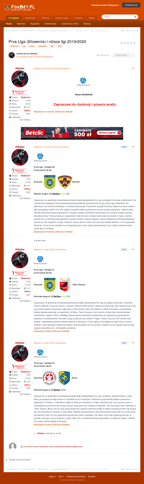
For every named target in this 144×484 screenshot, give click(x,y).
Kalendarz (21, 24)
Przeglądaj (14, 18)
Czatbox (78, 18)
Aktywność (30, 18)
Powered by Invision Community (72, 480)
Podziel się (104, 55)
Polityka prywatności (76, 476)
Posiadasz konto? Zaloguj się (104, 5)
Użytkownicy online (69, 24)
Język (52, 476)
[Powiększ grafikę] (84, 82)
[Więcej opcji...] (133, 68)
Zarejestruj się (131, 5)
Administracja (50, 24)
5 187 (27, 107)
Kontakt (91, 476)
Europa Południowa (44, 56)
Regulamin (35, 24)
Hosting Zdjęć (61, 18)
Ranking (87, 24)
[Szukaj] (135, 17)
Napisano (46, 68)
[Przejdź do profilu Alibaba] (12, 55)
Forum (9, 24)
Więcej (92, 18)
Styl (61, 476)
